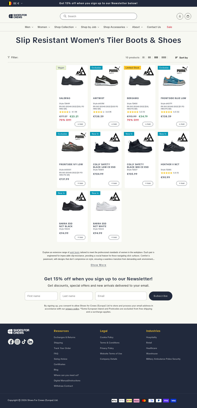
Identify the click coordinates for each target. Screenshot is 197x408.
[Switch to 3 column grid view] (149, 57)
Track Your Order (62, 348)
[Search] (65, 16)
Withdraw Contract (63, 386)
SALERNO (64, 98)
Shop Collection (64, 27)
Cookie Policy (106, 337)
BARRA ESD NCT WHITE (99, 225)
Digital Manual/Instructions (67, 380)
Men (27, 27)
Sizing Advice (60, 359)
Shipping (58, 342)
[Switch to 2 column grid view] (143, 57)
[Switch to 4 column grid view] (156, 57)
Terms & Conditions (109, 342)
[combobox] (98, 16)
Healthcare (151, 348)
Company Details (108, 359)
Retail (149, 342)
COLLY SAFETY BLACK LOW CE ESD (104, 165)
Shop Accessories (114, 27)
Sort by (183, 57)
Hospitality (151, 337)
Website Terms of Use (111, 353)
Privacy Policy (107, 348)
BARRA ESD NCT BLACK (65, 225)
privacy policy (72, 308)
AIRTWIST (99, 98)
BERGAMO (133, 98)
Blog (56, 369)
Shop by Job (88, 27)
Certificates (59, 364)
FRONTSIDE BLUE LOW (173, 98)
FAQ (56, 353)
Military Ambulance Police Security (163, 359)
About (136, 27)
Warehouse (152, 353)
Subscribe (161, 296)
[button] (28, 27)
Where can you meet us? (66, 375)
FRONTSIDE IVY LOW (71, 164)
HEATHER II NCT (170, 164)
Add (81, 124)
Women (42, 27)
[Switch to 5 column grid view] (164, 57)
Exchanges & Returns (64, 337)
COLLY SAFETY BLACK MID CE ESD (138, 165)
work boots (75, 252)
